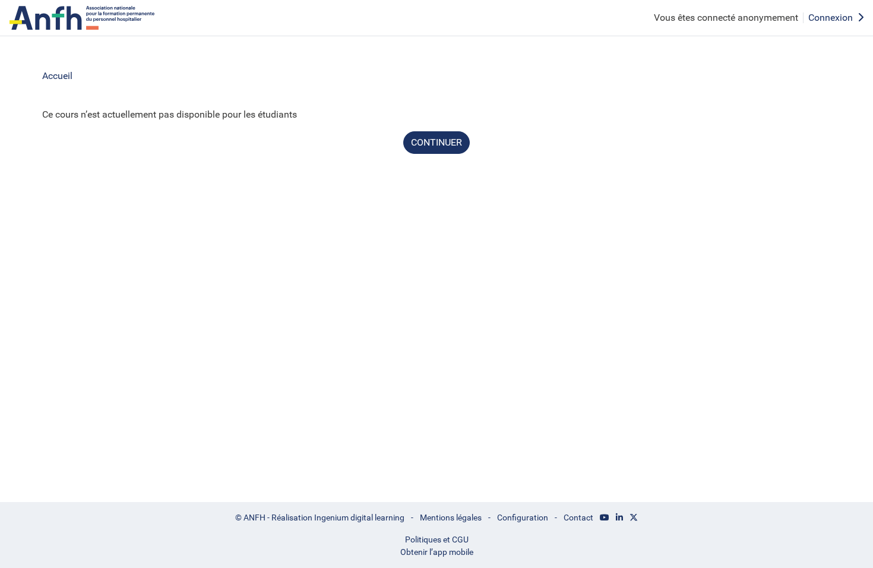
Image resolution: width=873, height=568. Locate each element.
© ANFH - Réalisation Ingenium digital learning (319, 517)
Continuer (436, 142)
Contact (578, 517)
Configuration (522, 517)
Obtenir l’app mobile (436, 552)
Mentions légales (451, 517)
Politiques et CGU (437, 539)
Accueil (57, 75)
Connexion (830, 17)
